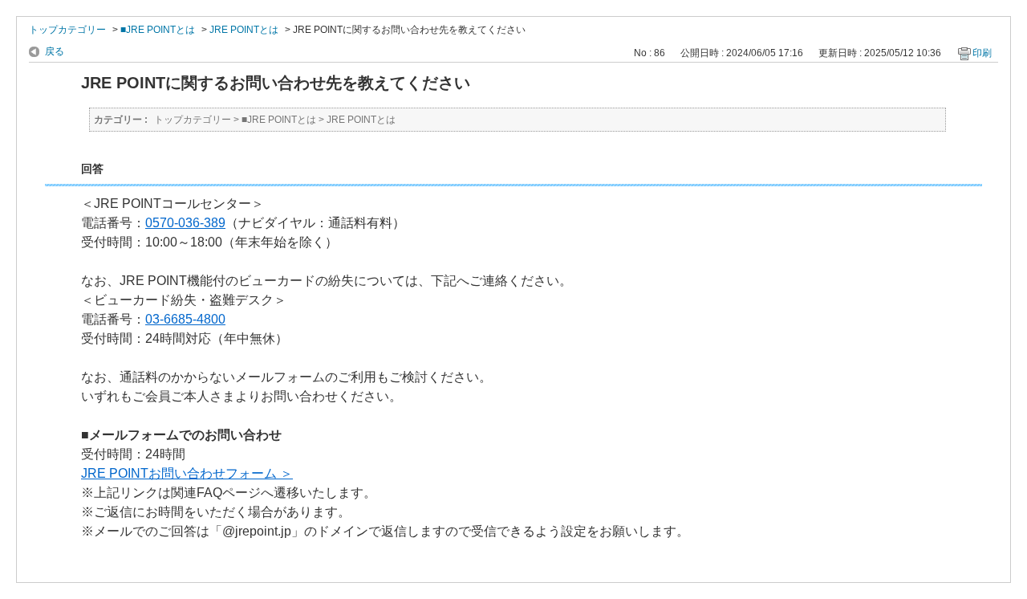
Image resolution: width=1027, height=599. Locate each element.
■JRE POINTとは (157, 29)
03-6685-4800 (185, 319)
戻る (54, 51)
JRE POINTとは (243, 29)
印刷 (982, 53)
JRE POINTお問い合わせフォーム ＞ (187, 473)
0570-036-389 (185, 223)
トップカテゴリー (67, 29)
